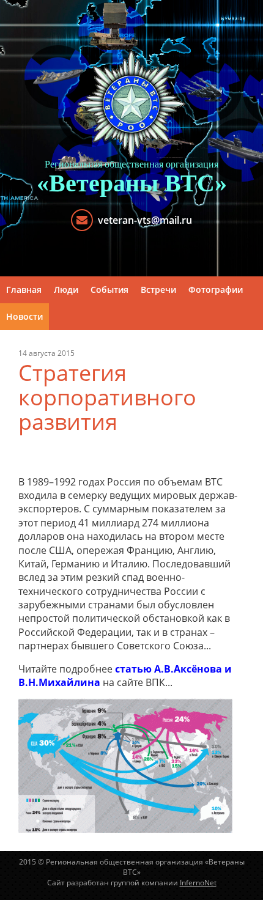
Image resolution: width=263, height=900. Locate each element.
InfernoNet (198, 882)
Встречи (158, 289)
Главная (24, 289)
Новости (24, 316)
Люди (66, 289)
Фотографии (215, 289)
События (109, 289)
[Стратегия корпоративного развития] (125, 765)
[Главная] (131, 104)
